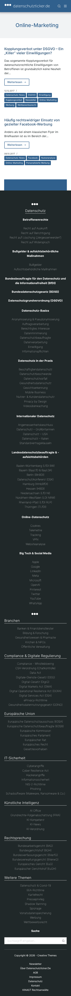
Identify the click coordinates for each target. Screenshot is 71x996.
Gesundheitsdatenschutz (35, 383)
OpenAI (35, 584)
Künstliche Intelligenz (21, 803)
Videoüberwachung (35, 406)
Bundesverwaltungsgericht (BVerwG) (35, 859)
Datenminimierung (35, 333)
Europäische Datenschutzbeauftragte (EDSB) (35, 726)
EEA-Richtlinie (35, 890)
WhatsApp (35, 603)
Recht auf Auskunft (35, 228)
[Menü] (65, 6)
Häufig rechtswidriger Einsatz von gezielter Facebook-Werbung (32, 122)
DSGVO (32, 95)
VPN (35, 539)
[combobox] (32, 940)
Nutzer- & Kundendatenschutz (35, 396)
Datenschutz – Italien (35, 438)
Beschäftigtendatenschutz (35, 369)
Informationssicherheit (35, 779)
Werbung (10, 105)
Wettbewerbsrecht (35, 922)
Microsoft (35, 580)
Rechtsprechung (17, 838)
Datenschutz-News (15, 95)
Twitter (35, 594)
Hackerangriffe (35, 775)
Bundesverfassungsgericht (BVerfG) (35, 855)
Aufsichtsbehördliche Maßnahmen (35, 269)
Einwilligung (44, 95)
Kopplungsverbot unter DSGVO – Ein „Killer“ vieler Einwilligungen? (33, 51)
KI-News (35, 824)
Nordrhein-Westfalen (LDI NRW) (35, 497)
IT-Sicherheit (14, 758)
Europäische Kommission (35, 730)
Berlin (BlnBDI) (35, 474)
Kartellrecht (35, 894)
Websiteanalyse (35, 544)
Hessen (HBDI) (35, 488)
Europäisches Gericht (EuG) (35, 864)
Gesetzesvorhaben (35, 749)
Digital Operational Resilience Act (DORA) (35, 691)
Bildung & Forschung (35, 633)
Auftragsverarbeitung (35, 324)
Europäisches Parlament (35, 735)
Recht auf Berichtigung (35, 233)
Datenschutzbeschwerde (35, 374)
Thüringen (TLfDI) (35, 506)
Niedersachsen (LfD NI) (35, 493)
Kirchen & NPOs (35, 642)
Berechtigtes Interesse (35, 328)
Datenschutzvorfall (35, 378)
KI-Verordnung (35, 829)
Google (35, 566)
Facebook (33, 157)
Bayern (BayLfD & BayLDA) (35, 470)
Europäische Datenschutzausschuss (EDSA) (35, 721)
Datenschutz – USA (35, 434)
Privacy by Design (35, 401)
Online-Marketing (48, 100)
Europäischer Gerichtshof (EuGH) (35, 868)
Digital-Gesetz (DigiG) (35, 682)
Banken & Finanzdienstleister (35, 628)
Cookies (35, 525)
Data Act (35, 672)
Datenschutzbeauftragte (35, 337)
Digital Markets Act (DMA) (35, 686)
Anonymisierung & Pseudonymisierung (35, 319)
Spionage (35, 908)
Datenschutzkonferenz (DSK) (35, 479)
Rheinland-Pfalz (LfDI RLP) (35, 502)
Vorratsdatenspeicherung (35, 913)
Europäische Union (19, 714)
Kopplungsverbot (14, 100)
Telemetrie (35, 530)
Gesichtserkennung (35, 387)
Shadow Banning (35, 904)
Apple (35, 562)
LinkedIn (35, 571)
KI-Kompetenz (35, 819)
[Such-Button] (63, 941)
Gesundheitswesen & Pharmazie (35, 637)
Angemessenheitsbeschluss (35, 425)
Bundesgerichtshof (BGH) (35, 850)
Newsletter (31, 100)
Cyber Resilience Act (35, 770)
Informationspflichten (35, 351)
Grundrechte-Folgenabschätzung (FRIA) (35, 815)
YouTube (35, 598)
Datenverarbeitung (35, 342)
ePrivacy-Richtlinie (35, 700)
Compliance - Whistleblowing (35, 663)
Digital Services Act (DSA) (35, 695)
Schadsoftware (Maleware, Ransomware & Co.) (35, 793)
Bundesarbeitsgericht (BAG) (35, 845)
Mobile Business (35, 392)
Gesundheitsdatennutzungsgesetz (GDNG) (35, 704)
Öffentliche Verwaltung (35, 646)
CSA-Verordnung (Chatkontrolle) (35, 668)
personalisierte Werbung (37, 163)
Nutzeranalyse (48, 157)
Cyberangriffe (35, 766)
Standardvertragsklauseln (35, 443)
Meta (35, 575)
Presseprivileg (35, 899)
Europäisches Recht (35, 744)
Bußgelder (35, 264)
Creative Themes (47, 955)
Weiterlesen (18, 83)
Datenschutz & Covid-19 (35, 885)
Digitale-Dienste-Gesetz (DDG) (35, 677)
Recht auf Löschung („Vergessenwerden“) (35, 237)
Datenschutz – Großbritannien (35, 429)
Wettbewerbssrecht (27, 105)
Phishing (35, 788)
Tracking (35, 535)
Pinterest (35, 589)
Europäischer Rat (35, 740)
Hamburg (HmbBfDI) (35, 484)
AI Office (35, 810)
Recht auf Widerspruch (35, 242)
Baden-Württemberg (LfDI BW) (35, 465)
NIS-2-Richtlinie (35, 784)
